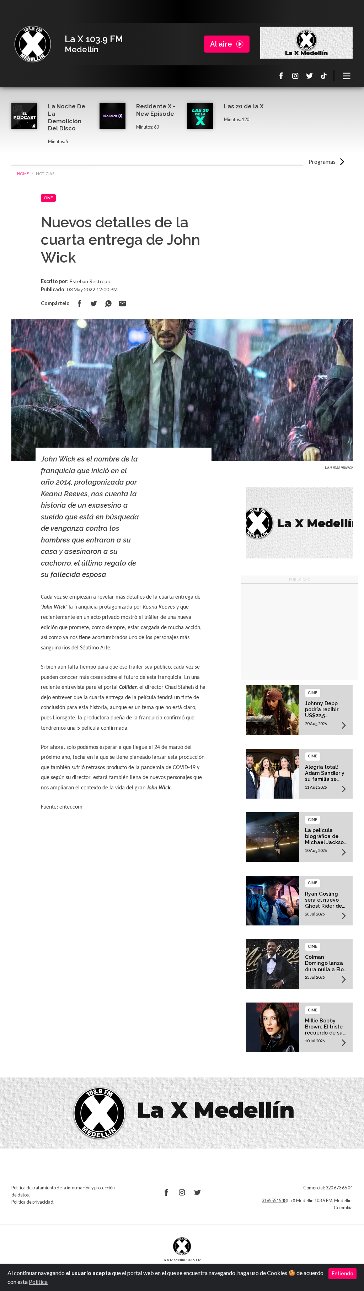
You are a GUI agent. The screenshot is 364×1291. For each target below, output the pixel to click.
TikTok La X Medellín (324, 75)
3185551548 (274, 1200)
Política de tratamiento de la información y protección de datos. (63, 1191)
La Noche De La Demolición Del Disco (66, 117)
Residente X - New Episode (155, 110)
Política (38, 1281)
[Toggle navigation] (347, 75)
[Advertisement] (299, 631)
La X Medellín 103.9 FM (32, 44)
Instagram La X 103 (295, 75)
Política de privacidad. (32, 1202)
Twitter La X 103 (309, 75)
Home (23, 173)
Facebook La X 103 (281, 75)
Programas (322, 161)
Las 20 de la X (243, 106)
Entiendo (342, 1273)
